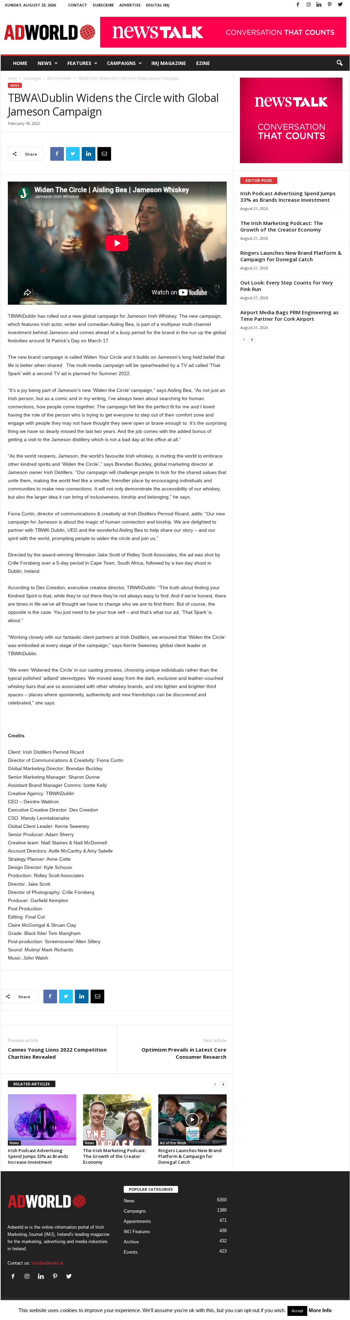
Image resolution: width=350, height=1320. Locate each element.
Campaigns (121, 63)
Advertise (129, 5)
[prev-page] (215, 1084)
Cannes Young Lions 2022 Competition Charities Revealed (57, 1053)
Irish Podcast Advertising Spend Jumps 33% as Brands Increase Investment (38, 1156)
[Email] (104, 154)
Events (131, 1252)
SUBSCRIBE (103, 5)
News (45, 63)
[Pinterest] (330, 5)
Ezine (203, 63)
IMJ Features (137, 1231)
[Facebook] (298, 5)
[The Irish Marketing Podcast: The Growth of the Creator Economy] (117, 1120)
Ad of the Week (59, 78)
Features (79, 63)
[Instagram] (309, 5)
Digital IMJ (158, 5)
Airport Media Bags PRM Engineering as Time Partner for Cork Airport (289, 315)
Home (20, 63)
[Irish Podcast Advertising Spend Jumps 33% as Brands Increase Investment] (42, 1120)
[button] (339, 63)
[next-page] (223, 1084)
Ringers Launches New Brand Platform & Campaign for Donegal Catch (190, 1156)
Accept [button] (297, 1311)
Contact (77, 5)
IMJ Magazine (168, 63)
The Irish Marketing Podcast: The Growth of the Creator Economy (114, 1156)
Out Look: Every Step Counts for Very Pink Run (286, 285)
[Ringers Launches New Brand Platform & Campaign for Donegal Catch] (192, 1120)
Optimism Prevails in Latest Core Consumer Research (184, 1053)
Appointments (137, 1221)
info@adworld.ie (47, 1263)
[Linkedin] (319, 5)
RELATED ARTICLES (31, 1083)
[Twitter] (340, 5)
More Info (320, 1310)
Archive (131, 1241)
